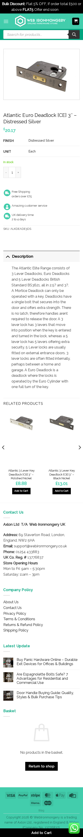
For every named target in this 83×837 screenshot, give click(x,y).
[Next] (79, 456)
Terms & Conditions (19, 619)
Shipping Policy (15, 630)
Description (22, 256)
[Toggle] (7, 256)
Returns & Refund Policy (23, 625)
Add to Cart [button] (21, 490)
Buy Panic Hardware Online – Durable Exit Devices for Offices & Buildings (47, 662)
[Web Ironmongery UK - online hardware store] (40, 21)
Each (32, 151)
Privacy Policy (14, 613)
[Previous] (3, 456)
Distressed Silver (41, 140)
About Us (11, 602)
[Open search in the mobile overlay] (41, 34)
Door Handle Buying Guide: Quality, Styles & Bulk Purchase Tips (45, 695)
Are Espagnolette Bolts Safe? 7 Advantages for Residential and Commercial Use (42, 678)
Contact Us (12, 608)
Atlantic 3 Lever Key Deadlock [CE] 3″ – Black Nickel (61, 474)
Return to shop (42, 766)
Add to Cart (41, 833)
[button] (6, 21)
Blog (41, 810)
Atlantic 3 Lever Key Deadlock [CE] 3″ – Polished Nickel (21, 474)
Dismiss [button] (65, 10)
